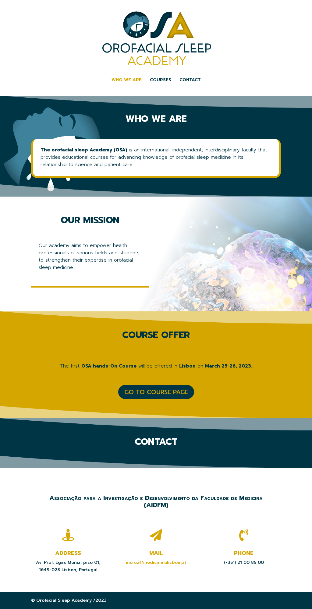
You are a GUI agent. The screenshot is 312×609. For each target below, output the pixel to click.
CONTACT (190, 80)
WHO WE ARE (127, 80)
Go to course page (156, 392)
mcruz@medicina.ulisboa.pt (156, 562)
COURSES (160, 80)
